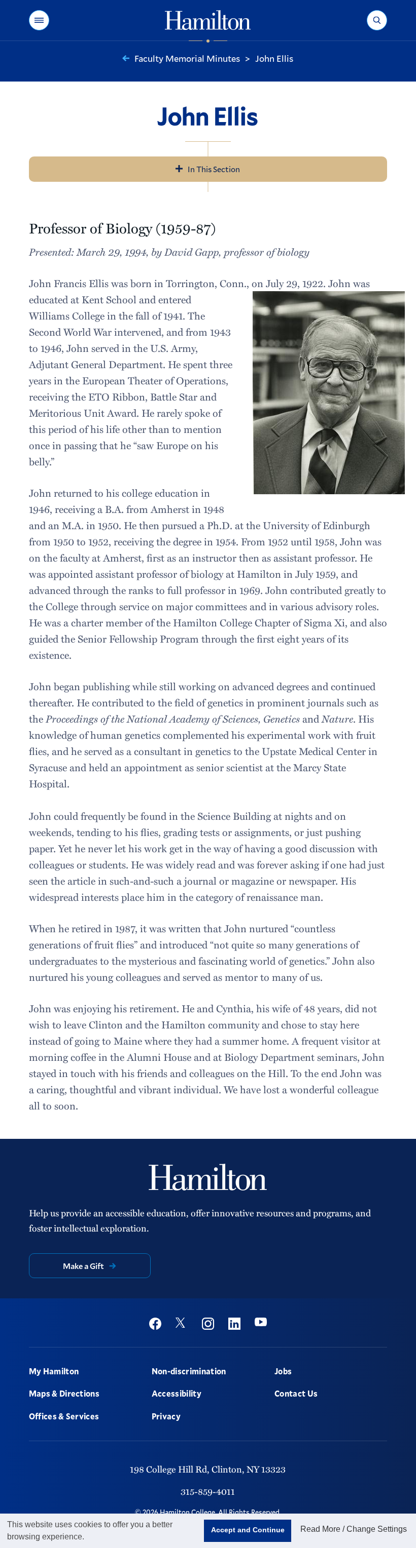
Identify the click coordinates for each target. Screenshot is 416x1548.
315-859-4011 (208, 1491)
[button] (39, 20)
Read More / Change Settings (353, 1529)
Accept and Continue (248, 1530)
